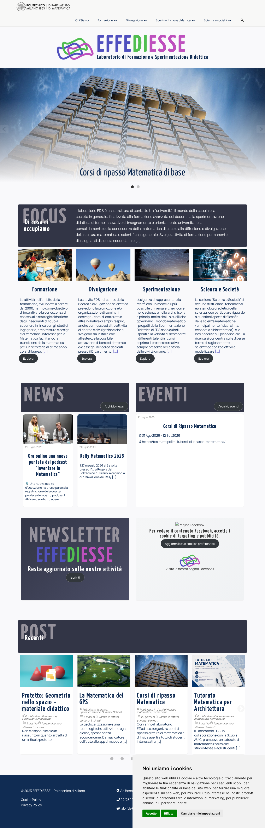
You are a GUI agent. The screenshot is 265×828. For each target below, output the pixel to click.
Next (260, 129)
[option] (48, 460)
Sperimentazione (32, 712)
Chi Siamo (82, 20)
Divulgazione (134, 20)
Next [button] (241, 709)
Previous (4, 129)
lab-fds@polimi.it (133, 808)
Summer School (54, 712)
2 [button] (122, 761)
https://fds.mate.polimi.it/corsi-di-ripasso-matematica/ (183, 441)
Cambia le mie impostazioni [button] (200, 813)
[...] (138, 240)
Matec (46, 709)
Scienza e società (215, 20)
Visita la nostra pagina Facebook (190, 569)
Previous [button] (24, 709)
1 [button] (112, 761)
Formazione (105, 20)
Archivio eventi (228, 406)
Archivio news (114, 406)
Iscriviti (75, 577)
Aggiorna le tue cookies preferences (190, 543)
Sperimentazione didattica (173, 20)
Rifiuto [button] (168, 813)
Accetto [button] (151, 813)
